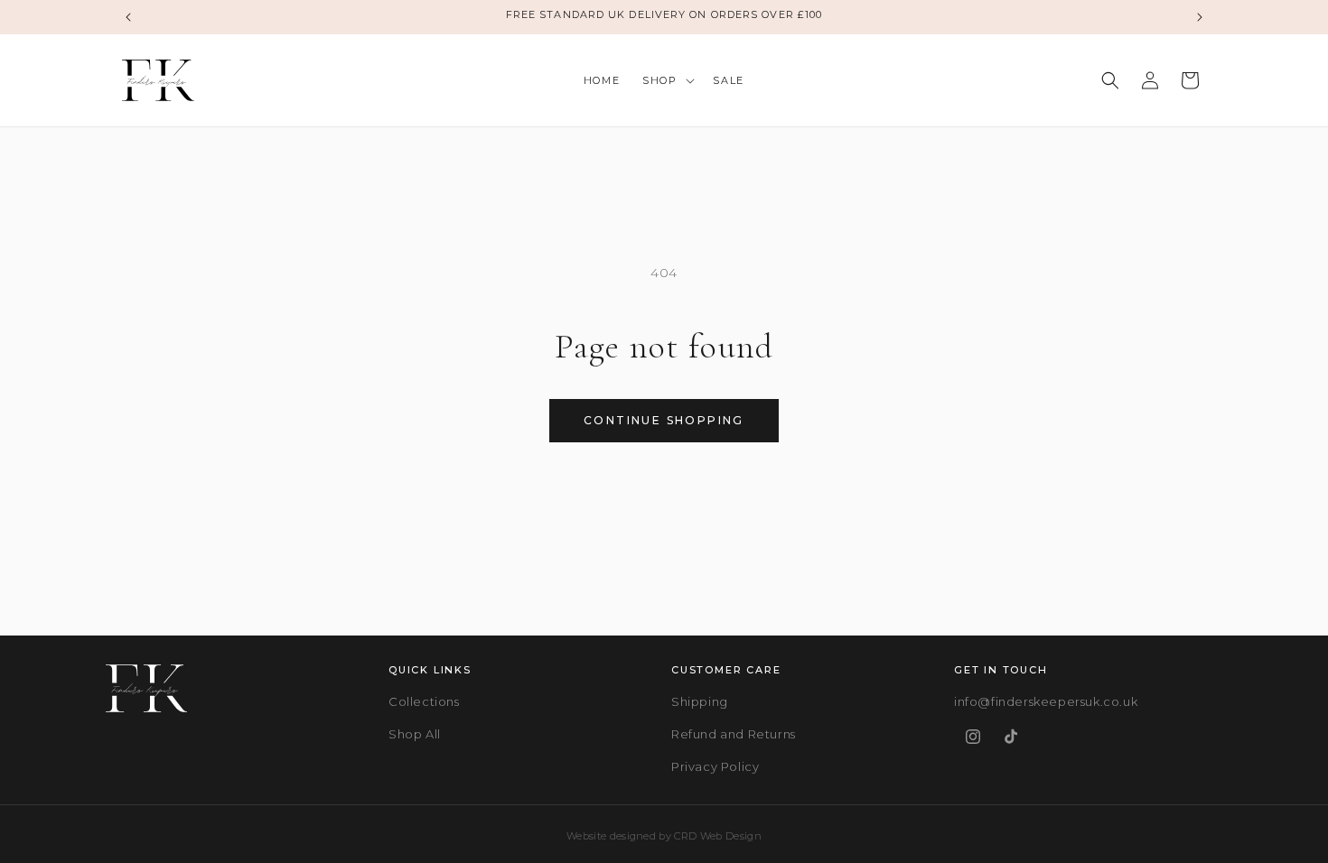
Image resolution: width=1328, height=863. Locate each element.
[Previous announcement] (128, 17)
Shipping (699, 701)
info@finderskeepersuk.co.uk (1045, 701)
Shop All (414, 734)
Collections (424, 701)
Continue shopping (664, 420)
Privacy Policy (715, 766)
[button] (666, 80)
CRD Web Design (718, 836)
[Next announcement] (1200, 17)
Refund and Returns (733, 734)
